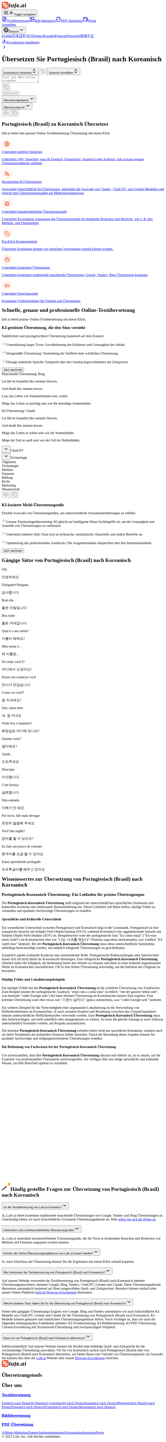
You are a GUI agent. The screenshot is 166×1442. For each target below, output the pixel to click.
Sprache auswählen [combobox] (61, 72)
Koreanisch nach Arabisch (20, 1155)
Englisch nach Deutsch (17, 1403)
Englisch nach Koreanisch (19, 1097)
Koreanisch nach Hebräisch (20, 1178)
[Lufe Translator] (83, 1364)
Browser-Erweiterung (61, 1292)
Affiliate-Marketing (15, 1432)
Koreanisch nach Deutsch (19, 1132)
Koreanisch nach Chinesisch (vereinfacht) (30, 1124)
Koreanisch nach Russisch (20, 1151)
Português (73, 36)
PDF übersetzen (72, 21)
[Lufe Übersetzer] (83, 6)
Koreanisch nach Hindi (17, 1159)
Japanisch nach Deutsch (102, 1403)
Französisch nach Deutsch (62, 1407)
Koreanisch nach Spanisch (20, 1136)
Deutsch (38, 36)
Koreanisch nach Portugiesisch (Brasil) (28, 1143)
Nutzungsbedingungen (80, 1432)
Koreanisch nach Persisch (19, 1186)
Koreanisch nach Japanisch (20, 1128)
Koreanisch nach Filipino (19, 1182)
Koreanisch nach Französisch (22, 1139)
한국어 (27, 36)
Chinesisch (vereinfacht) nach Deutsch (59, 1403)
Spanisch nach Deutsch (29, 1407)
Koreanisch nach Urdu (17, 1167)
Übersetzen (10, 93)
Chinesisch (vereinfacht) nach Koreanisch (30, 1104)
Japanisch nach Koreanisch (20, 1112)
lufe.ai (40, 1292)
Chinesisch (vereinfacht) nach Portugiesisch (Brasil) (37, 1108)
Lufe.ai (41, 1358)
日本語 (17, 36)
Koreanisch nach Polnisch (19, 1171)
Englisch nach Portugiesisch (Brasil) (26, 1100)
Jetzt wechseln (12, 369)
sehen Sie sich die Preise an (137, 1219)
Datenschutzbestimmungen (46, 1432)
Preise (92, 21)
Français (61, 36)
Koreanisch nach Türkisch (20, 1175)
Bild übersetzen (45, 21)
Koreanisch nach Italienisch (20, 1147)
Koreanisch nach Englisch (19, 1120)
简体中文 (87, 36)
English (7, 36)
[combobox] (19, 99)
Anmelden (9, 24)
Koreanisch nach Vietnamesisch (23, 1163)
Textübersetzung (18, 21)
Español (49, 36)
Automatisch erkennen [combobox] (17, 72)
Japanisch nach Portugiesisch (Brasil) (27, 1116)
